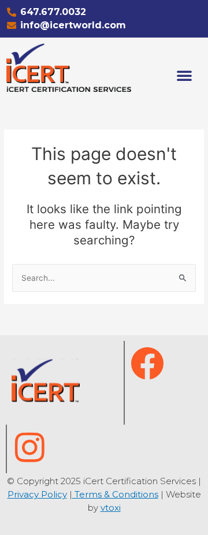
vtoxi (111, 507)
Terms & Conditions (115, 494)
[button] (184, 75)
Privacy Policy (37, 494)
